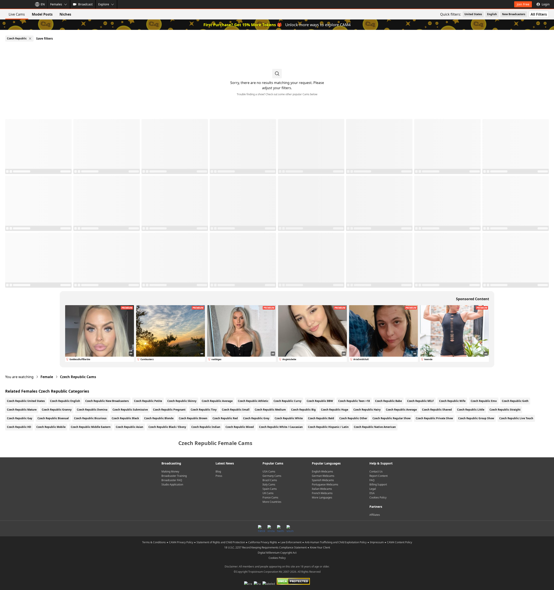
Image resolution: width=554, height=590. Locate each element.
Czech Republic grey (256, 418)
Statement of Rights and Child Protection (220, 542)
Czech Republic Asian (129, 427)
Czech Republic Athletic (253, 401)
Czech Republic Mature (22, 409)
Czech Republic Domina (92, 409)
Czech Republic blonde (159, 418)
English (492, 14)
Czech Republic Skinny (181, 401)
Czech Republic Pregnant (169, 409)
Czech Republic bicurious (90, 418)
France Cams (270, 497)
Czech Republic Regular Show (391, 418)
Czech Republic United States (26, 401)
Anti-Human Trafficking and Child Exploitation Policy (336, 542)
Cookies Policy (378, 497)
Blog (218, 471)
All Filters (539, 14)
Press (219, 476)
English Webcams (322, 471)
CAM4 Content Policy (399, 542)
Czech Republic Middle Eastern (91, 427)
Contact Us (376, 471)
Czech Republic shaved (437, 409)
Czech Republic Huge (334, 409)
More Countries (272, 502)
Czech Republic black (125, 418)
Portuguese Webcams (325, 484)
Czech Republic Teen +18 (354, 401)
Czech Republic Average (217, 401)
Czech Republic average (401, 409)
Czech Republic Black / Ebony (167, 427)
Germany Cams (272, 476)
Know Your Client (320, 547)
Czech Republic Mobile (51, 427)
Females (56, 4)
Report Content (378, 476)
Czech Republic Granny (57, 409)
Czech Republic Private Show (434, 418)
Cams (78, 376)
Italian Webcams (322, 489)
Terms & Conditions (154, 542)
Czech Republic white (289, 418)
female (46, 376)
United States (473, 14)
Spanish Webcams (323, 480)
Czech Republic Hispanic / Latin (328, 427)
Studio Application (172, 484)
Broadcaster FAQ (171, 480)
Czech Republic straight (505, 409)
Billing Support (378, 484)
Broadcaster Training (174, 476)
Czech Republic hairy (367, 409)
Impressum (377, 542)
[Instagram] (270, 528)
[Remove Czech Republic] (30, 38)
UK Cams (268, 493)
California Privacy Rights (262, 542)
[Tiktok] (261, 528)
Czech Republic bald (321, 418)
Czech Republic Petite (148, 401)
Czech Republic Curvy (287, 401)
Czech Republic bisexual (53, 418)
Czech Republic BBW (320, 401)
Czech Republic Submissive (130, 409)
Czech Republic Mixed (239, 427)
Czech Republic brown (193, 418)
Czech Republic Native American (375, 427)
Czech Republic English (65, 401)
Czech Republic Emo (484, 401)
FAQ (371, 480)
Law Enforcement (290, 542)
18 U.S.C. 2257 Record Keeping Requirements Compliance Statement (265, 547)
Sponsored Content (472, 299)
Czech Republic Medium (270, 409)
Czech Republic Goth (515, 401)
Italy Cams (269, 484)
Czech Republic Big (303, 409)
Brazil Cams (270, 480)
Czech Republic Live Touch (516, 418)
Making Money (170, 471)
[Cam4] (15, 4)
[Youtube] (290, 528)
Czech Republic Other (353, 418)
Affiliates (374, 515)
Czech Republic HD (19, 427)
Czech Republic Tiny (204, 409)
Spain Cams (270, 489)
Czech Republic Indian (205, 427)
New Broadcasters (513, 14)
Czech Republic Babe (388, 401)
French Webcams (322, 493)
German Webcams (323, 476)
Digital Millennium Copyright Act (277, 553)
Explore (103, 4)
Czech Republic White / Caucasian (281, 427)
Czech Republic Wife (452, 401)
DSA (372, 493)
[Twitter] (280, 528)
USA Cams (269, 471)
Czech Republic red (225, 418)
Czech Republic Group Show (476, 418)
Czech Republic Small (236, 409)
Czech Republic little (470, 409)
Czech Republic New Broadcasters (107, 401)
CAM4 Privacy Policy (181, 542)
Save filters (44, 38)
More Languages (322, 497)
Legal (372, 489)
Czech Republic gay (19, 418)
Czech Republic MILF (420, 401)
